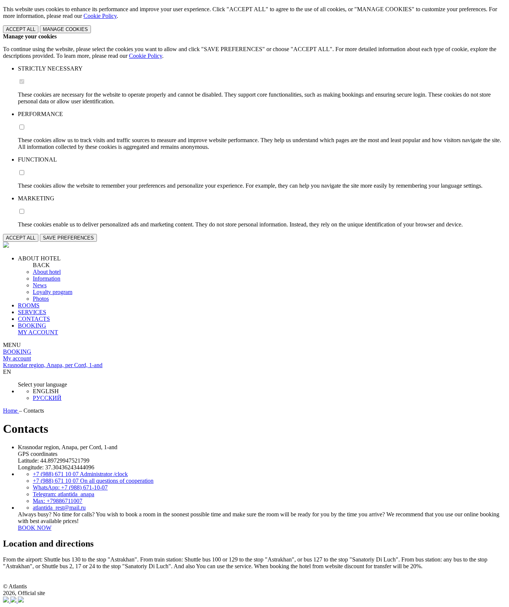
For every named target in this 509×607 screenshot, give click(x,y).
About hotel (47, 272)
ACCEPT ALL (20, 29)
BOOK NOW (34, 528)
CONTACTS (34, 319)
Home (11, 410)
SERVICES (32, 312)
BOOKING (32, 325)
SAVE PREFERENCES (68, 238)
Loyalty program (52, 292)
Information (46, 278)
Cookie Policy (100, 16)
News (40, 285)
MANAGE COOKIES (65, 29)
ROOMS (28, 305)
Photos (41, 298)
